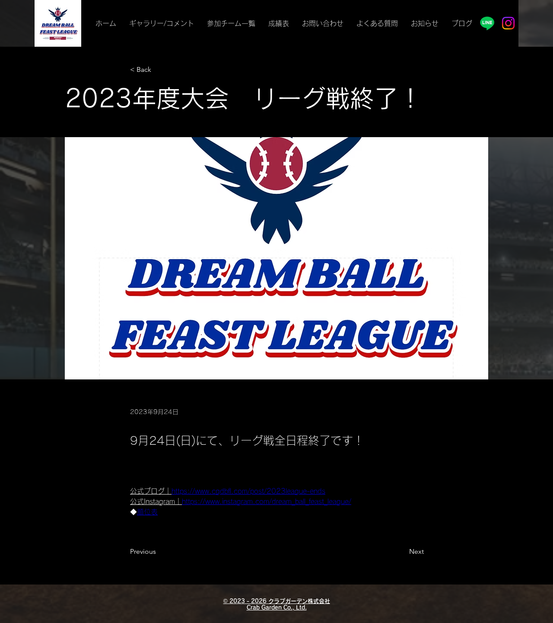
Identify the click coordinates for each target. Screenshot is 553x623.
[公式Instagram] (508, 23)
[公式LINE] (487, 23)
